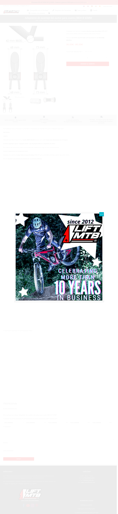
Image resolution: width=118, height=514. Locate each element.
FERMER (101, 214)
